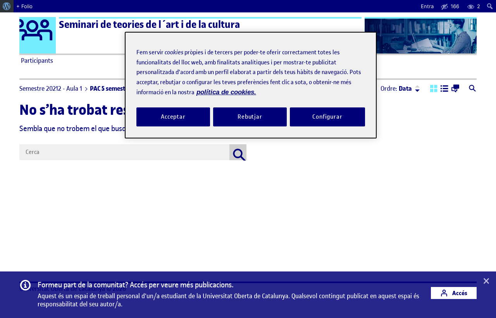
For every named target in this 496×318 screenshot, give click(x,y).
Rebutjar (250, 117)
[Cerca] (237, 152)
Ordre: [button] (396, 88)
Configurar (327, 117)
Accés (459, 293)
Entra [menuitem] (427, 6)
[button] (433, 89)
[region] (251, 85)
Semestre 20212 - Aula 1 (50, 88)
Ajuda (335, 60)
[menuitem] (7, 6)
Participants (37, 60)
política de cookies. (226, 92)
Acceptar (173, 117)
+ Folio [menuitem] (24, 6)
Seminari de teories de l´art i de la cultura (149, 24)
